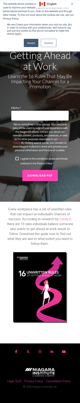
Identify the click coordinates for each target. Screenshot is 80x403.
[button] (55, 4)
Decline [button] (48, 43)
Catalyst (65, 219)
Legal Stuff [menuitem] (14, 381)
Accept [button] (31, 43)
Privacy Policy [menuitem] (33, 381)
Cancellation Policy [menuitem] (58, 381)
